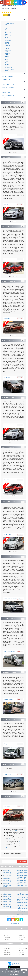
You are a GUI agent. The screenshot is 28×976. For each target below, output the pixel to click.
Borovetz (7, 37)
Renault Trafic (7, 377)
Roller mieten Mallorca (22, 872)
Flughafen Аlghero (9, 28)
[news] (15, 918)
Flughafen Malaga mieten (8, 894)
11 (9, 442)
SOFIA (6, 25)
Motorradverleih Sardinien (8, 872)
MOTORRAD (7, 948)
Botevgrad (7, 39)
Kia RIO (6, 135)
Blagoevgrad (8, 36)
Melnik (6, 55)
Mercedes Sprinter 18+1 (9, 651)
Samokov (7, 64)
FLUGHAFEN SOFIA (9, 23)
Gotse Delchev (8, 43)
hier (9, 838)
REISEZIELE (7, 937)
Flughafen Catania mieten (8, 899)
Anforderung (18, 831)
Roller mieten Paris (21, 880)
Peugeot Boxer (7, 744)
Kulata (6, 51)
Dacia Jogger (7, 318)
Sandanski (7, 66)
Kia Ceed (6, 259)
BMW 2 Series (7, 534)
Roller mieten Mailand (22, 877)
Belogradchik (8, 32)
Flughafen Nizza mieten (8, 904)
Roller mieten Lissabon (22, 874)
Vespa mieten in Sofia (22, 885)
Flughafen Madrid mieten (8, 896)
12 (10, 442)
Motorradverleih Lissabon (8, 880)
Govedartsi (7, 45)
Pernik (6, 58)
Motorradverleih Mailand (8, 870)
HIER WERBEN (7, 954)
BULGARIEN (7, 939)
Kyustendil (7, 53)
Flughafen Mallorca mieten (9, 893)
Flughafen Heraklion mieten (9, 903)
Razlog (6, 62)
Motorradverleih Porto (7, 882)
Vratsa (6, 70)
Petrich (6, 59)
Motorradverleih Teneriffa (8, 878)
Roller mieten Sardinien (22, 875)
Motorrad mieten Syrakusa (9, 874)
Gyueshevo (7, 47)
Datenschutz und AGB (15, 923)
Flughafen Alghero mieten (8, 898)
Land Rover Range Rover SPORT (12, 598)
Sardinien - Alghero (9, 69)
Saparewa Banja (8, 67)
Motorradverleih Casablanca (9, 908)
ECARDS (6, 935)
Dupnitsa (7, 42)
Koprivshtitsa (8, 50)
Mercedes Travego (8, 699)
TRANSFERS (7, 952)
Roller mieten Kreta (21, 883)
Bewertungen (5, 15)
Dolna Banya (8, 40)
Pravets (6, 61)
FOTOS (6, 933)
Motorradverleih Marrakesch (9, 906)
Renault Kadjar (7, 480)
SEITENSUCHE (22, 861)
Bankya (6, 29)
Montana (7, 56)
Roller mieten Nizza (21, 882)
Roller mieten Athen (21, 878)
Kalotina (7, 48)
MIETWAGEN (7, 950)
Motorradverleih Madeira (8, 883)
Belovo (6, 34)
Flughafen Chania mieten (8, 901)
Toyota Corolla (7, 774)
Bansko (6, 31)
